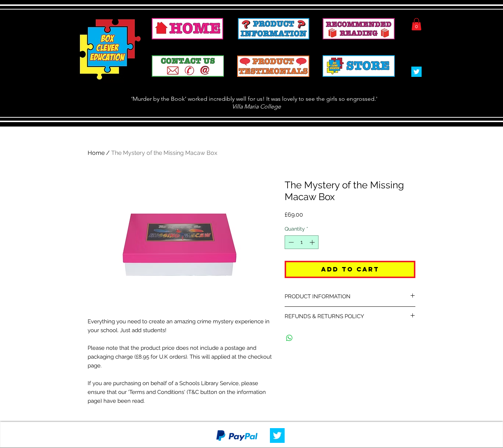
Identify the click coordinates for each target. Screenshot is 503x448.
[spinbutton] (301, 242)
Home (96, 152)
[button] (416, 24)
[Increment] (312, 242)
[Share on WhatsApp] (289, 338)
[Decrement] (290, 242)
